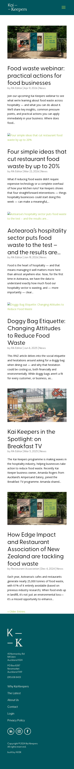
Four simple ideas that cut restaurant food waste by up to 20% (37, 158)
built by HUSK (14, 752)
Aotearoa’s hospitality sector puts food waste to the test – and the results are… (37, 241)
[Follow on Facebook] (27, 731)
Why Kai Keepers (18, 686)
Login (10, 713)
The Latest (14, 693)
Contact (12, 706)
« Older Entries (16, 611)
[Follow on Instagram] (19, 731)
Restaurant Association (25, 568)
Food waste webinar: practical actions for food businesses (36, 75)
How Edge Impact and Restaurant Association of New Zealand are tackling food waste (35, 548)
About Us (13, 700)
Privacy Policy (16, 720)
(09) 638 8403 (14, 677)
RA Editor (16, 88)
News (42, 88)
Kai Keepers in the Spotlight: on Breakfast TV (31, 438)
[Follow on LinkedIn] (10, 731)
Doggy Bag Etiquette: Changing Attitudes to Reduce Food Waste (36, 331)
